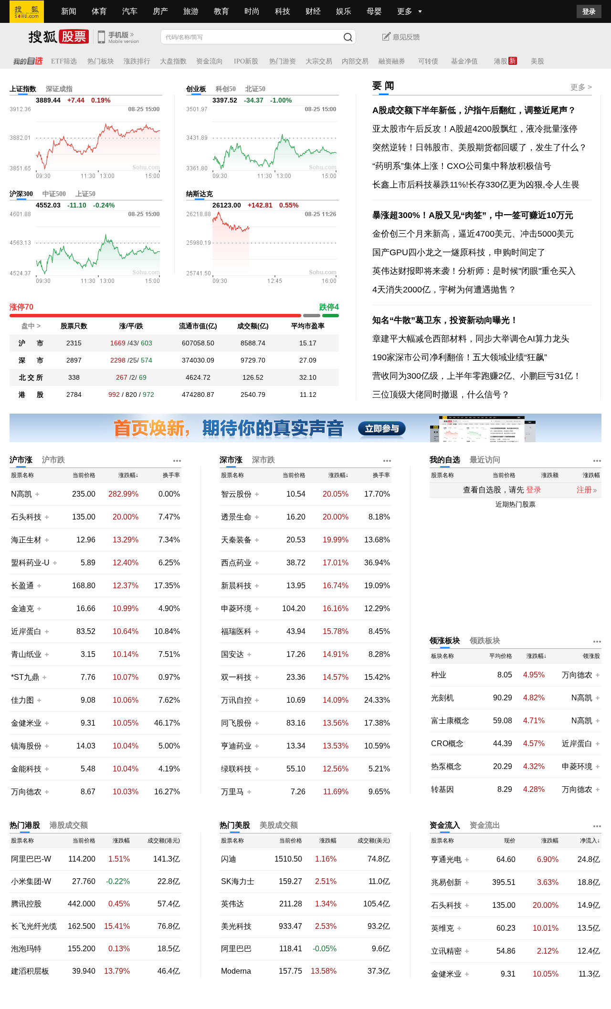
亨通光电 (446, 859)
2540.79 (253, 394)
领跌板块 (485, 640)
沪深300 (21, 194)
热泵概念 (446, 766)
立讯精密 (446, 951)
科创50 (226, 89)
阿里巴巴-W (31, 859)
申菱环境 (236, 608)
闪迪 (228, 859)
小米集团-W (31, 881)
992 (114, 394)
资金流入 (445, 825)
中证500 (54, 194)
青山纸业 (26, 654)
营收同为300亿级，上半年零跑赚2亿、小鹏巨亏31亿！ (476, 376)
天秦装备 (236, 540)
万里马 (233, 792)
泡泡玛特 (26, 949)
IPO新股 (246, 61)
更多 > (581, 87)
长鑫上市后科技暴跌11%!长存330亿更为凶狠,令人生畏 (475, 184)
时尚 (252, 11)
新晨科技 (236, 586)
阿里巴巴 (236, 949)
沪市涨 (21, 460)
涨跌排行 (137, 61)
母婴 (374, 11)
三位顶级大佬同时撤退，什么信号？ (441, 394)
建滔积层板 (30, 971)
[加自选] (37, 493)
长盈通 (22, 586)
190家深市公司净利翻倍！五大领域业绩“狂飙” (459, 357)
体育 (99, 11)
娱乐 (343, 11)
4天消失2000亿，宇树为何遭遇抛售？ (444, 289)
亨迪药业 (236, 746)
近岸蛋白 (26, 631)
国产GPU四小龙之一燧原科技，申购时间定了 (459, 252)
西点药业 (236, 563)
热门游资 (282, 61)
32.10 (307, 377)
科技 (282, 11)
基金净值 (464, 61)
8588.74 (253, 343)
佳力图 (22, 700)
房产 (160, 11)
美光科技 (236, 926)
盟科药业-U (30, 563)
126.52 (252, 377)
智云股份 (236, 494)
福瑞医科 (236, 631)
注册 (584, 490)
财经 (313, 11)
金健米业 (26, 723)
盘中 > (31, 326)
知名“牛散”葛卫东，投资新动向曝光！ (445, 320)
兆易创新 (446, 882)
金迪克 (22, 608)
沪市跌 (53, 460)
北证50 (255, 89)
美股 (537, 61)
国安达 (233, 654)
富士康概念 (450, 721)
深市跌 (263, 460)
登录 (589, 11)
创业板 (196, 89)
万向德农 (26, 792)
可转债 (428, 61)
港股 (500, 61)
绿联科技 (236, 769)
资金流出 (485, 825)
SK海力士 (237, 881)
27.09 (307, 360)
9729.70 (253, 360)
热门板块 (100, 61)
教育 (221, 11)
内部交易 (355, 61)
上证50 (85, 194)
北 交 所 (31, 377)
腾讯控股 (26, 904)
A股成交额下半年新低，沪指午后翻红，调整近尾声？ (474, 110)
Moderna (236, 971)
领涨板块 (445, 640)
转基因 (442, 789)
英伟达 (232, 904)
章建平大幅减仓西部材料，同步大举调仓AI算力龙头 (470, 338)
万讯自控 (236, 700)
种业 (438, 675)
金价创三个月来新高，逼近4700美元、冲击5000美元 (473, 234)
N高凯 (21, 494)
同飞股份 (236, 723)
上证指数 (23, 89)
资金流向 (209, 61)
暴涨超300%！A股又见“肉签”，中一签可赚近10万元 (472, 215)
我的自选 (445, 460)
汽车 (129, 11)
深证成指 (59, 89)
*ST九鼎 (25, 677)
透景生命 (236, 517)
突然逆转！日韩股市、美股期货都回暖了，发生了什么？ (479, 147)
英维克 (442, 928)
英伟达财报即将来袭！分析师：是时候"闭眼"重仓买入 (474, 271)
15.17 (307, 343)
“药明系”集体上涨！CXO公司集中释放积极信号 (461, 166)
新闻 (68, 11)
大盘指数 (173, 61)
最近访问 (485, 460)
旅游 (191, 11)
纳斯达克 (199, 194)
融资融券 (392, 61)
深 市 (31, 360)
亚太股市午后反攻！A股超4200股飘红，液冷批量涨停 (475, 129)
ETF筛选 (64, 61)
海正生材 (26, 540)
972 (148, 394)
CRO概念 (447, 744)
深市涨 (231, 460)
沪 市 (31, 343)
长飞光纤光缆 (34, 926)
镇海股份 (26, 746)
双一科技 (236, 677)
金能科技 (26, 769)
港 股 (31, 394)
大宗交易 (319, 61)
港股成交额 (69, 825)
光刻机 (442, 698)
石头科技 (26, 517)
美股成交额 (279, 825)
